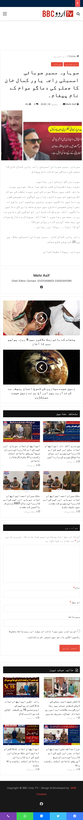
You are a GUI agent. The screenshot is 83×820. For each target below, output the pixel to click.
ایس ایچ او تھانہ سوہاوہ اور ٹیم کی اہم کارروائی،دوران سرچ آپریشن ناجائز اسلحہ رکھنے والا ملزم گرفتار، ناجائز (21, 453)
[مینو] (5, 15)
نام (76, 587)
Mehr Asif (71, 104)
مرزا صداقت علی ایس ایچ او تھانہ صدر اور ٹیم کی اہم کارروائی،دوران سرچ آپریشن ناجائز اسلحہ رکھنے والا (62, 757)
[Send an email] (64, 104)
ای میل (75, 602)
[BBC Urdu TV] (57, 13)
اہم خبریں (60, 56)
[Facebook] (41, 287)
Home (73, 56)
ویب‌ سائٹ (74, 616)
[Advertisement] (41, 37)
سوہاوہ (57, 64)
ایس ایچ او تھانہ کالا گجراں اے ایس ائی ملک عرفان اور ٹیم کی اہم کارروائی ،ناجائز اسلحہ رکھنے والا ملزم (21, 757)
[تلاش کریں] (78, 15)
